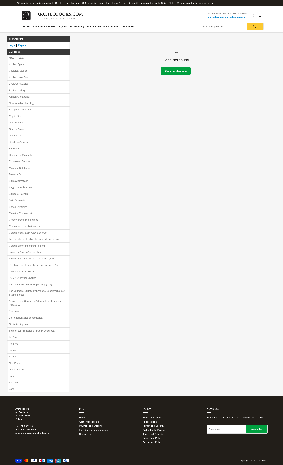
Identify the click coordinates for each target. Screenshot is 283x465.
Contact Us (128, 26)
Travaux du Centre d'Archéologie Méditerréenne (34, 239)
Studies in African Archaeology (25, 252)
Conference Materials (20, 155)
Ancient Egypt (16, 64)
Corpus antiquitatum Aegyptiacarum (28, 232)
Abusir (12, 356)
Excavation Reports (19, 161)
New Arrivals (16, 57)
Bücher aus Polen (152, 442)
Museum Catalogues (20, 168)
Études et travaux (18, 193)
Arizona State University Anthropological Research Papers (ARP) (36, 303)
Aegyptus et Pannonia (20, 187)
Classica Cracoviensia (21, 213)
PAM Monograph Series (22, 271)
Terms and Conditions (154, 434)
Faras (12, 376)
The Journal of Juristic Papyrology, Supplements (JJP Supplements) (37, 292)
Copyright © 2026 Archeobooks (254, 460)
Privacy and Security (153, 426)
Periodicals (15, 148)
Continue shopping (176, 71)
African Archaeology (19, 96)
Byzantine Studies (18, 83)
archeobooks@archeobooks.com (226, 17)
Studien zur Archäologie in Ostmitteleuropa (31, 330)
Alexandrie (14, 382)
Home (26, 26)
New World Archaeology (22, 103)
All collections (150, 421)
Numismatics (16, 135)
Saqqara (13, 350)
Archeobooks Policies (154, 430)
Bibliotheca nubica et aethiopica (25, 317)
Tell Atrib (13, 337)
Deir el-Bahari (16, 369)
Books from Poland (152, 438)
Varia (11, 388)
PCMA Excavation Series (22, 278)
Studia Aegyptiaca (18, 180)
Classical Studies (18, 70)
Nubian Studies (17, 122)
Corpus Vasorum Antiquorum (24, 226)
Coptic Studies (17, 116)
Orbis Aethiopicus (18, 324)
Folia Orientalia (17, 200)
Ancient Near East (18, 77)
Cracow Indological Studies (23, 219)
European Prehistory (20, 109)
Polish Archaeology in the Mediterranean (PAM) (34, 265)
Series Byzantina (18, 206)
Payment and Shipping (71, 26)
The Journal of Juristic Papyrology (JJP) (30, 284)
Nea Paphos (15, 363)
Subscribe (256, 429)
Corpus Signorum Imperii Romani (27, 245)
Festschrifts (15, 174)
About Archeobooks (44, 26)
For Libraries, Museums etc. (102, 26)
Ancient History (17, 90)
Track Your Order (152, 417)
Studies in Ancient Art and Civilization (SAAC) (33, 258)
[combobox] (232, 26)
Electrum (14, 311)
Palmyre (13, 343)
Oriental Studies (17, 129)
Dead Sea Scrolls (18, 142)
